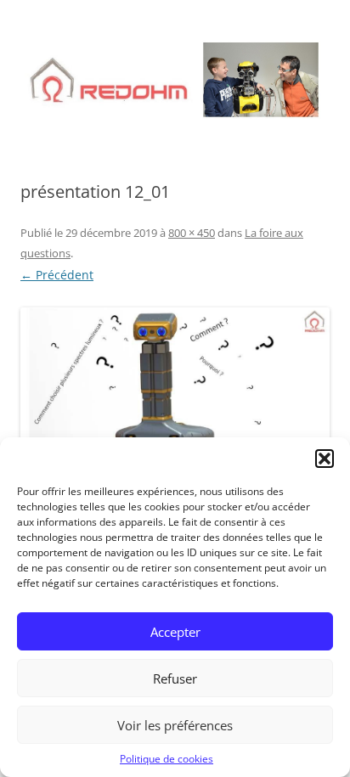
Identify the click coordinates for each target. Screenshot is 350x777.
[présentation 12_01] (175, 394)
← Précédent (56, 275)
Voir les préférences (175, 725)
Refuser (175, 678)
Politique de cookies (166, 759)
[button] (324, 458)
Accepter (175, 631)
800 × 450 (191, 232)
